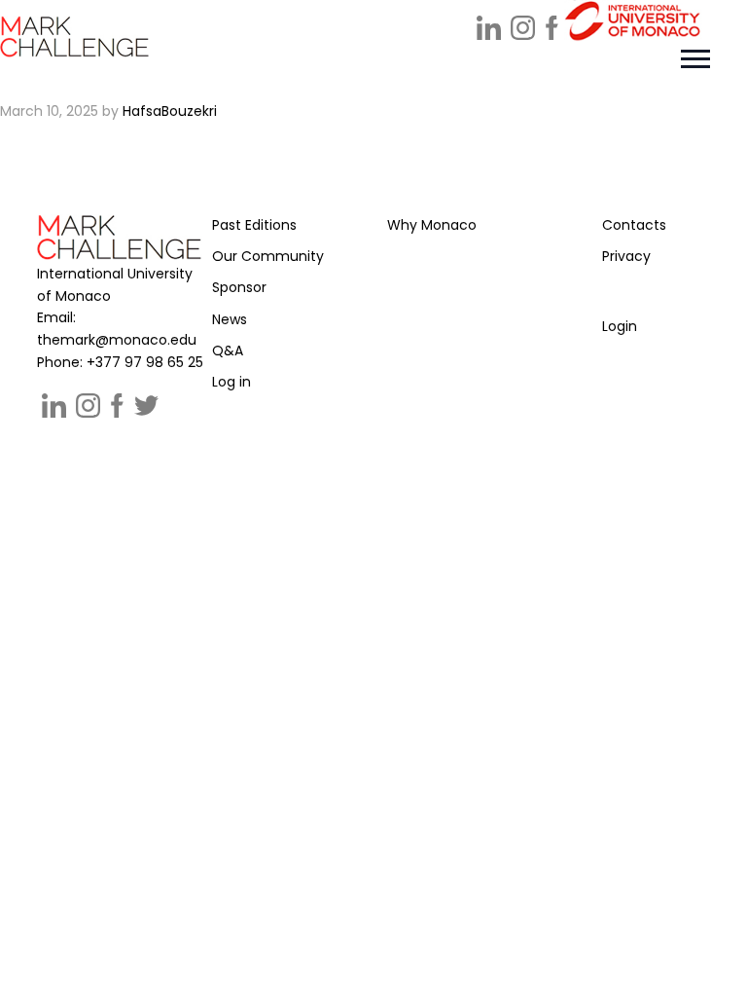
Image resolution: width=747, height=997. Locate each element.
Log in (231, 381)
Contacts (634, 225)
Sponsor (239, 287)
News (229, 319)
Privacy (626, 256)
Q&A (227, 350)
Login (619, 326)
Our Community (268, 256)
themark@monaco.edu (116, 340)
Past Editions (254, 225)
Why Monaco (432, 225)
